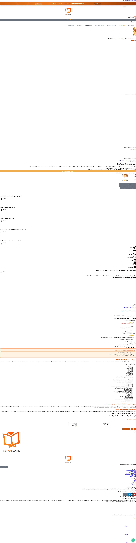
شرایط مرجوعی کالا (88, 25)
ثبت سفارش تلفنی (71, 25)
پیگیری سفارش (122, 25)
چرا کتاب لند (79, 25)
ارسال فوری (131, 250)
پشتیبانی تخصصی (130, 257)
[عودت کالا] (134, 247)
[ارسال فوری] (134, 250)
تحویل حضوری (130, 267)
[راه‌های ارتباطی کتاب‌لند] (133, 540)
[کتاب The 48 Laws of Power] (123, 303)
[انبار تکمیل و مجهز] (134, 260)
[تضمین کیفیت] (134, 253)
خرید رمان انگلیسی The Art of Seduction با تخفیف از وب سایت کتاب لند (121, 354)
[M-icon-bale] (126, 494)
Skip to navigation (126, 0)
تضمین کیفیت (131, 254)
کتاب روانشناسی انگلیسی (121, 38)
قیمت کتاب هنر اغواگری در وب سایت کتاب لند (125, 355)
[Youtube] (134, 494)
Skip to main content (132, 0)
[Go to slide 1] (67, 312)
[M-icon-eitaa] (124, 494)
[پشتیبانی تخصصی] (134, 257)
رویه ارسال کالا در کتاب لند (99, 25)
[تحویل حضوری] (134, 267)
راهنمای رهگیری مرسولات (112, 25)
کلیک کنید (4, 198)
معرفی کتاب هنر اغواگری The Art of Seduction (125, 352)
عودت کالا (131, 247)
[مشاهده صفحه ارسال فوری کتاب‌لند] (68, 3)
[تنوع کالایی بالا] (134, 263)
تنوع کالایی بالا (130, 263)
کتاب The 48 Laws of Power (130, 307)
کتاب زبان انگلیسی (130, 38)
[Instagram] (132, 494)
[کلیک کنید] (1, 199)
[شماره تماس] (134, 17)
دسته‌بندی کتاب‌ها (131, 25)
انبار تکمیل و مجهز (130, 260)
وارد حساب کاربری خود (124, 344)
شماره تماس (131, 16)
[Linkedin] (129, 494)
